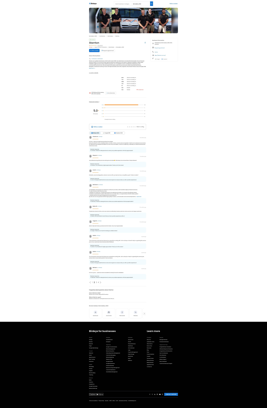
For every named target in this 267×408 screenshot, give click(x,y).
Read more (91, 68)
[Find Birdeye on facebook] (149, 394)
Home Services (131, 348)
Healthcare (130, 345)
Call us (156, 52)
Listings (90, 339)
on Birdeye (100, 136)
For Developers (163, 357)
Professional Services (164, 341)
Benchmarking (92, 372)
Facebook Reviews (110, 365)
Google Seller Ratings (93, 348)
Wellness (130, 360)
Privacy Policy (101, 400)
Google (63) (107, 133)
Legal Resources (150, 364)
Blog (148, 350)
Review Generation (110, 351)
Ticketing (91, 374)
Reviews (91, 341)
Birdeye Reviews (150, 360)
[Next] (144, 313)
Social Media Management (112, 371)
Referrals (91, 343)
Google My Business (110, 363)
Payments (91, 361)
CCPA (117, 400)
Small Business (109, 339)
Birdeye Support (163, 359)
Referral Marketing (110, 357)
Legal (129, 350)
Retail (129, 358)
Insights (91, 370)
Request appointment (108, 50)
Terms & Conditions (93, 400)
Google (158, 59)
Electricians (110, 36)
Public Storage (131, 354)
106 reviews (100, 45)
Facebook (165, 59)
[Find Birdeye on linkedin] (154, 394)
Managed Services (163, 339)
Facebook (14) (119, 133)
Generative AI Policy (123, 400)
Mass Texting (92, 359)
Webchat (91, 353)
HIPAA (113, 400)
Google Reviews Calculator (165, 346)
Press (148, 352)
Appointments (92, 357)
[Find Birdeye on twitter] (152, 394)
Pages (90, 345)
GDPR (110, 400)
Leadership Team (150, 341)
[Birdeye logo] (93, 4)
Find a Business (163, 355)
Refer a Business (163, 361)
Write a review (174, 3)
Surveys (90, 368)
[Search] (151, 3)
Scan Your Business (164, 353)
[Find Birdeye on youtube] (160, 394)
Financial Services (132, 343)
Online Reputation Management (113, 353)
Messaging (91, 366)
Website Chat (109, 359)
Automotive (130, 339)
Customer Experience (110, 369)
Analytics (91, 382)
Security (106, 400)
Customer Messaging (110, 355)
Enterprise (108, 341)
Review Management (110, 349)
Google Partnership (93, 386)
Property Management (133, 352)
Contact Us (149, 366)
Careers (148, 356)
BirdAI (90, 380)
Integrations (91, 384)
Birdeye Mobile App (93, 388)
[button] (90, 282)
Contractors (102, 36)
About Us (149, 339)
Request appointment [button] (160, 48)
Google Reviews (109, 361)
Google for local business (111, 346)
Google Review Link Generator (166, 351)
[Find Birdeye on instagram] (157, 394)
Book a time (149, 345)
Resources (149, 348)
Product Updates (150, 354)
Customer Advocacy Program (166, 363)
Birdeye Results (150, 362)
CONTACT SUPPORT (171, 394)
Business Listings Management (113, 367)
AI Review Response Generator (166, 349)
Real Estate (130, 356)
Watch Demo (150, 343)
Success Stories (150, 358)
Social (90, 355)
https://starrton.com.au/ (160, 55)
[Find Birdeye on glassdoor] (162, 394)
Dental (129, 341)
